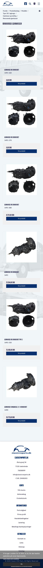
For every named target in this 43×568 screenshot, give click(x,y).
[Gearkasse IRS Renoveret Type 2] (21, 318)
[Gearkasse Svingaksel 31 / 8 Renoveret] (21, 385)
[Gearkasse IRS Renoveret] (21, 48)
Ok (21, 564)
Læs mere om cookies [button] (11, 559)
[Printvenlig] (39, 11)
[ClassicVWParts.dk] (8, 4)
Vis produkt (21, 83)
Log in (34, 3)
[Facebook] (25, 3)
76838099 (21, 470)
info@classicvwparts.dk (21, 474)
